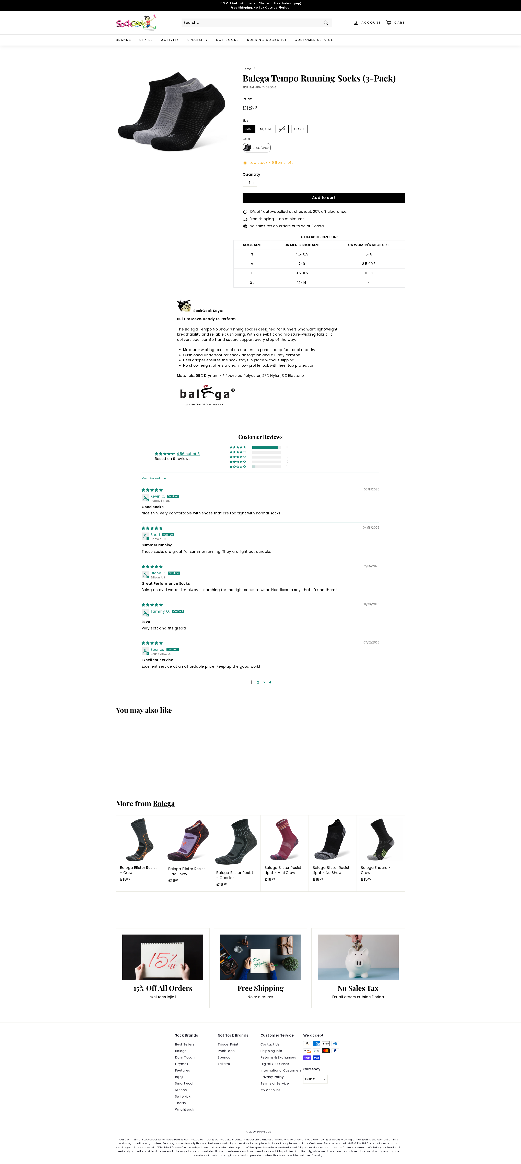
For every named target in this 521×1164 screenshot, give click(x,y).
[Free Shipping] (260, 957)
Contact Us (269, 1044)
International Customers (281, 1070)
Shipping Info (271, 1051)
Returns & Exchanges (278, 1057)
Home (247, 69)
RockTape (226, 1051)
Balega (164, 803)
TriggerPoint (228, 1044)
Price (247, 98)
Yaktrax (224, 1064)
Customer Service (314, 40)
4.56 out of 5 (188, 453)
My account (270, 1090)
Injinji (179, 1077)
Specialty (197, 40)
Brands (123, 40)
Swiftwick (183, 1096)
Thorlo (180, 1103)
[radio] (249, 129)
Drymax (181, 1064)
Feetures (182, 1070)
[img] (152, 490)
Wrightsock (184, 1109)
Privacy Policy (272, 1077)
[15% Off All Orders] (162, 957)
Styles (146, 40)
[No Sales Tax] (358, 957)
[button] (238, 447)
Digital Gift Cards (274, 1064)
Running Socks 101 (267, 40)
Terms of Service (274, 1083)
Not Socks (227, 40)
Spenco (224, 1057)
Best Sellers (185, 1044)
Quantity (251, 174)
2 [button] (258, 682)
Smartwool (184, 1083)
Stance (181, 1090)
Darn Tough (185, 1057)
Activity (170, 40)
